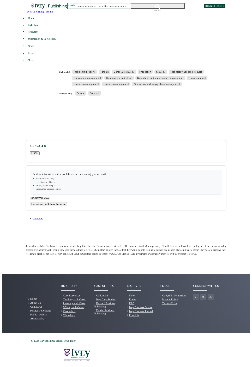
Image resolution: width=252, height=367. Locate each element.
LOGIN (34, 153)
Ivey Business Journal (141, 311)
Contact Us (36, 306)
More (30, 60)
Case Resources (71, 295)
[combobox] (101, 6)
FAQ (132, 303)
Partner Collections (40, 310)
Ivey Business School (140, 307)
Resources (33, 31)
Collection (33, 25)
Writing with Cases (73, 307)
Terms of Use (169, 303)
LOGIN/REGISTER (214, 6)
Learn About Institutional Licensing (48, 204)
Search (71, 4)
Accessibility (37, 318)
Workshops (69, 315)
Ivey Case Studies (106, 299)
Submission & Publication (42, 38)
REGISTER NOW (40, 198)
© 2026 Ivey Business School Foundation (53, 340)
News (31, 45)
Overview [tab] (38, 218)
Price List (134, 315)
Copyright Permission (174, 295)
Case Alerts (69, 311)
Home (31, 18)
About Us (35, 302)
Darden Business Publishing (104, 312)
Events (31, 53)
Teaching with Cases (74, 299)
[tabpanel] (126, 250)
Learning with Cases (74, 303)
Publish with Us (38, 314)
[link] (85, 72)
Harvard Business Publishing (104, 305)
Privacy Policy (170, 299)
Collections (102, 295)
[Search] (158, 6)
